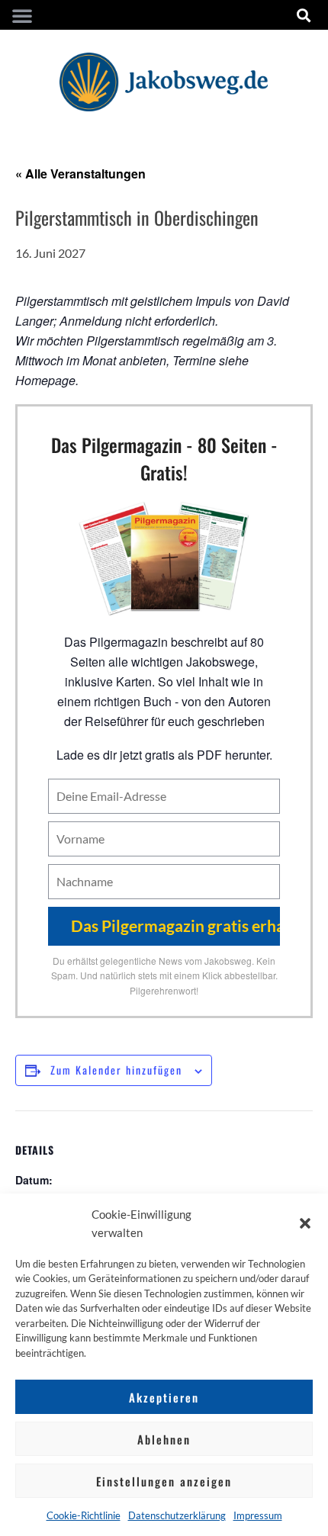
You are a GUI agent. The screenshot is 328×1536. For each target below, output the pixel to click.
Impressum (257, 1515)
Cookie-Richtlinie (84, 1515)
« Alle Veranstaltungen (80, 173)
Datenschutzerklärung (177, 1515)
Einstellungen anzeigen (164, 1481)
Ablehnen (164, 1439)
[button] (305, 1223)
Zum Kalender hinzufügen (116, 1070)
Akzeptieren (164, 1397)
